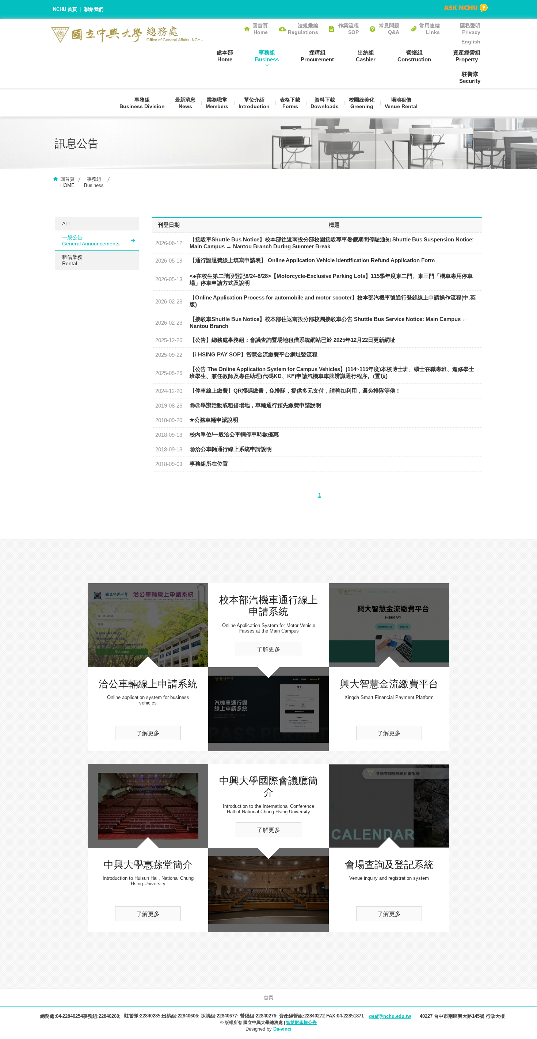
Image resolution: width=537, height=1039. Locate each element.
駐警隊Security (469, 77)
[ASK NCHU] (466, 8)
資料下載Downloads (325, 103)
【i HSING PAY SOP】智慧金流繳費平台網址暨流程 (253, 354)
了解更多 (148, 733)
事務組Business (267, 55)
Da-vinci (282, 1029)
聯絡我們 (93, 9)
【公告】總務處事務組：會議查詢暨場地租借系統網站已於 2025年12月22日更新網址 (292, 340)
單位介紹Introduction (254, 103)
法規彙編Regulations (303, 29)
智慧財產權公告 (301, 1022)
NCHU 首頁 (65, 9)
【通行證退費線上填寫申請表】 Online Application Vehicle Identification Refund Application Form (312, 260)
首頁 (268, 997)
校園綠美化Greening (361, 103)
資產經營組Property (466, 55)
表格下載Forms (290, 103)
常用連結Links (429, 29)
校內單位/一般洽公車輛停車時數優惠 (234, 434)
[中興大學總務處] (127, 34)
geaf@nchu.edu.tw (390, 1016)
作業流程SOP (348, 29)
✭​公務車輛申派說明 (214, 420)
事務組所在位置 (209, 464)
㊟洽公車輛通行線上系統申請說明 (231, 449)
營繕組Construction (414, 55)
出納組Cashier (366, 55)
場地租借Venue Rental (401, 103)
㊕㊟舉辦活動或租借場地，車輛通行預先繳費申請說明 (255, 405)
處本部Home (225, 55)
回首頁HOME (67, 182)
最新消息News (185, 103)
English (470, 42)
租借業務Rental (72, 260)
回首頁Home (260, 29)
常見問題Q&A (389, 29)
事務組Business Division (142, 103)
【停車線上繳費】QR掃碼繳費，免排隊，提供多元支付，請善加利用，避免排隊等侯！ (295, 390)
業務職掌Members (217, 103)
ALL (66, 223)
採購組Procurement (317, 55)
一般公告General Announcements (90, 240)
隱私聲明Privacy (470, 29)
